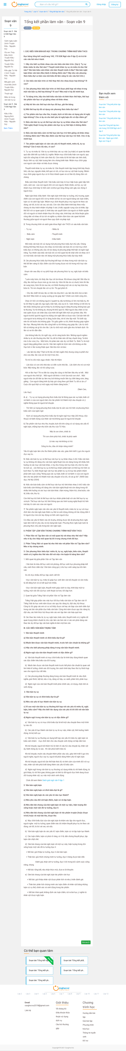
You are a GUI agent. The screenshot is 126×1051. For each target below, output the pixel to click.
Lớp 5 (45, 994)
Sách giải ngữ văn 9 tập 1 (53, 780)
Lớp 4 (36, 994)
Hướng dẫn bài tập (89, 1015)
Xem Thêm (8, 128)
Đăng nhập (101, 4)
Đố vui (85, 1040)
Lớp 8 (70, 994)
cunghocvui (20, 5)
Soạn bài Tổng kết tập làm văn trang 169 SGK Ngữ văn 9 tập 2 (110, 128)
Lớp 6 (53, 994)
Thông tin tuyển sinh (89, 1035)
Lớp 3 (28, 994)
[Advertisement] (10, 168)
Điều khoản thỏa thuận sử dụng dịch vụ (63, 1016)
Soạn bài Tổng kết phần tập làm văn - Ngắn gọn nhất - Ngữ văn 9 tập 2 (109, 138)
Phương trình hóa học (88, 1027)
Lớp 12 (105, 994)
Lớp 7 (61, 994)
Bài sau (85, 942)
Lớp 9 (78, 994)
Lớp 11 (96, 994)
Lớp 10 (87, 994)
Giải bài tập (87, 1021)
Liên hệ (28, 1010)
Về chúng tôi (61, 1009)
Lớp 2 (20, 994)
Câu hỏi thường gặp (62, 1026)
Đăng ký (114, 4)
